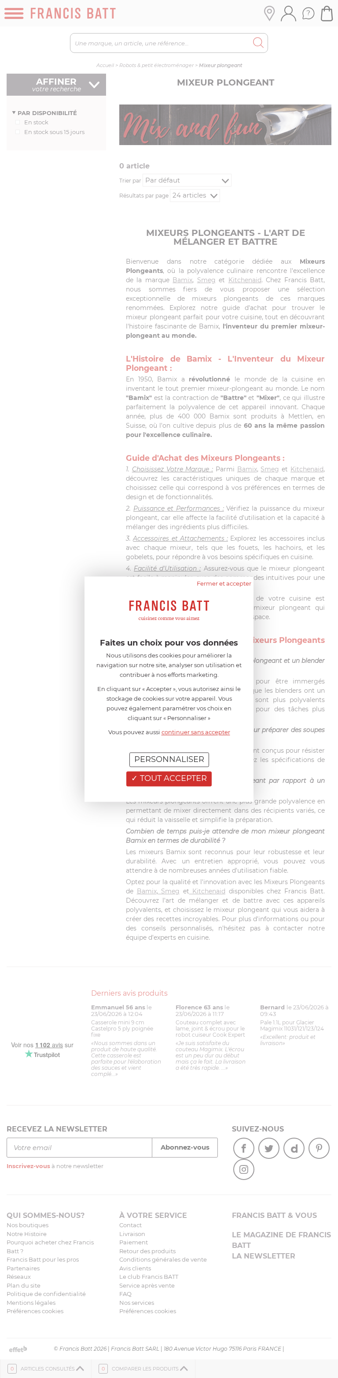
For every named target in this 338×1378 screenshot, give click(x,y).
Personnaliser (169, 759)
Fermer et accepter (224, 583)
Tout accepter (172, 779)
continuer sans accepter (196, 732)
